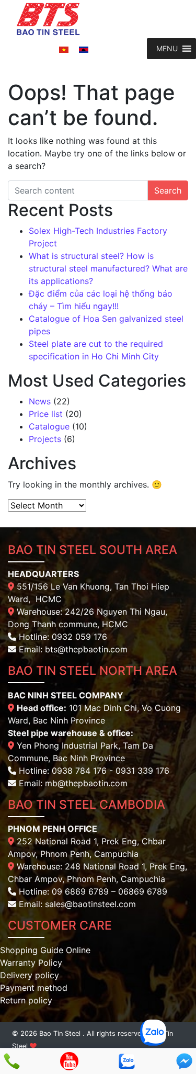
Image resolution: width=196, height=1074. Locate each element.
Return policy (26, 1000)
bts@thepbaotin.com (86, 649)
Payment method (33, 987)
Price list (46, 414)
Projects (45, 439)
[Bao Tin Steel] (48, 18)
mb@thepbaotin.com (86, 783)
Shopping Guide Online (45, 950)
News (40, 401)
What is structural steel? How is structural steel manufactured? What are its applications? (108, 268)
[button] (167, 48)
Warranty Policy (31, 962)
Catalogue (49, 426)
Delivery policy (29, 975)
